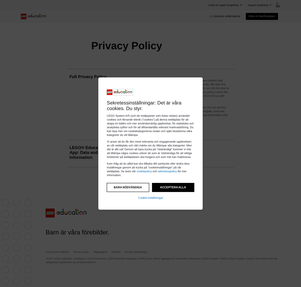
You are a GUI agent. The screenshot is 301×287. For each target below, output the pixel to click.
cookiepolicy (144, 171)
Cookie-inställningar (150, 197)
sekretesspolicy (167, 171)
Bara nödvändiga (128, 187)
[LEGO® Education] (120, 92)
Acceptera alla (173, 187)
